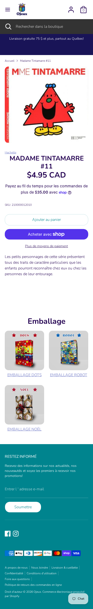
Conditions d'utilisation (42, 573)
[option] (46, 105)
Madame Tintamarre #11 (35, 61)
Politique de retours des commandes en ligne (33, 585)
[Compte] (71, 7)
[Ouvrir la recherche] (8, 27)
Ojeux (37, 592)
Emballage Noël (24, 429)
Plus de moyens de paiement (46, 246)
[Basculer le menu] (7, 9)
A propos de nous (16, 568)
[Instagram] (16, 533)
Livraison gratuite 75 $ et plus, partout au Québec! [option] (46, 38)
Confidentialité (14, 573)
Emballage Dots (24, 375)
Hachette (10, 152)
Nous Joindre (39, 568)
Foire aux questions (17, 579)
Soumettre (23, 507)
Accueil (9, 61)
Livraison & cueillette (65, 568)
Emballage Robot (68, 375)
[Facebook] (7, 533)
